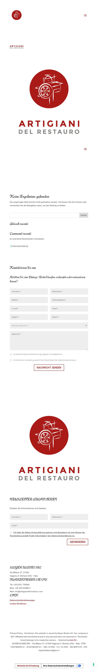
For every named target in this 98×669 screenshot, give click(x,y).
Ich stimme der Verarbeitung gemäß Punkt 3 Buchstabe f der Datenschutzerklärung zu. (45, 360)
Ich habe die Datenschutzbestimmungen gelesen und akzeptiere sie (37, 354)
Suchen (84, 215)
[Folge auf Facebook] (44, 22)
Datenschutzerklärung (20, 246)
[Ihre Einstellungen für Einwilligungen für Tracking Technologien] (93, 664)
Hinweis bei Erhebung (28, 665)
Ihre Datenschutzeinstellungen (58, 665)
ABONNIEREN (77, 541)
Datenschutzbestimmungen (22, 600)
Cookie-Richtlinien (18, 604)
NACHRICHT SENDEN (49, 367)
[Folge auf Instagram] (54, 22)
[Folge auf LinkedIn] (49, 22)
